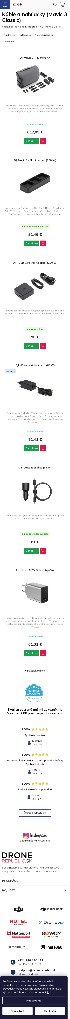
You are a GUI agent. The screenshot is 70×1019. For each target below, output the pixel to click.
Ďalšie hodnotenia (35, 812)
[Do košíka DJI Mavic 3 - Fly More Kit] (43, 141)
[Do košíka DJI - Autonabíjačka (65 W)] (43, 551)
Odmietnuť (17, 1011)
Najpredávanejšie (44, 34)
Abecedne (9, 41)
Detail (29, 140)
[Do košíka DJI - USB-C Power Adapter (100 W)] (43, 346)
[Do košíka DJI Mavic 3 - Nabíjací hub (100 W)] (43, 243)
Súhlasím (50, 1011)
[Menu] (5, 4)
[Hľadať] (54, 4)
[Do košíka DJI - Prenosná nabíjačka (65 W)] (43, 448)
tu (48, 992)
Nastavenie (33, 1000)
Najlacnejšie (25, 34)
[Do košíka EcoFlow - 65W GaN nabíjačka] (43, 653)
